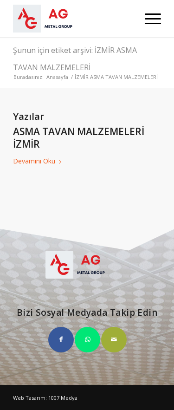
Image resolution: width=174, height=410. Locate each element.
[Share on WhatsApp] (87, 339)
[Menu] (148, 18)
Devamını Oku (34, 160)
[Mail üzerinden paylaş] (114, 339)
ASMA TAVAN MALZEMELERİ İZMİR (78, 137)
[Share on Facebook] (61, 339)
